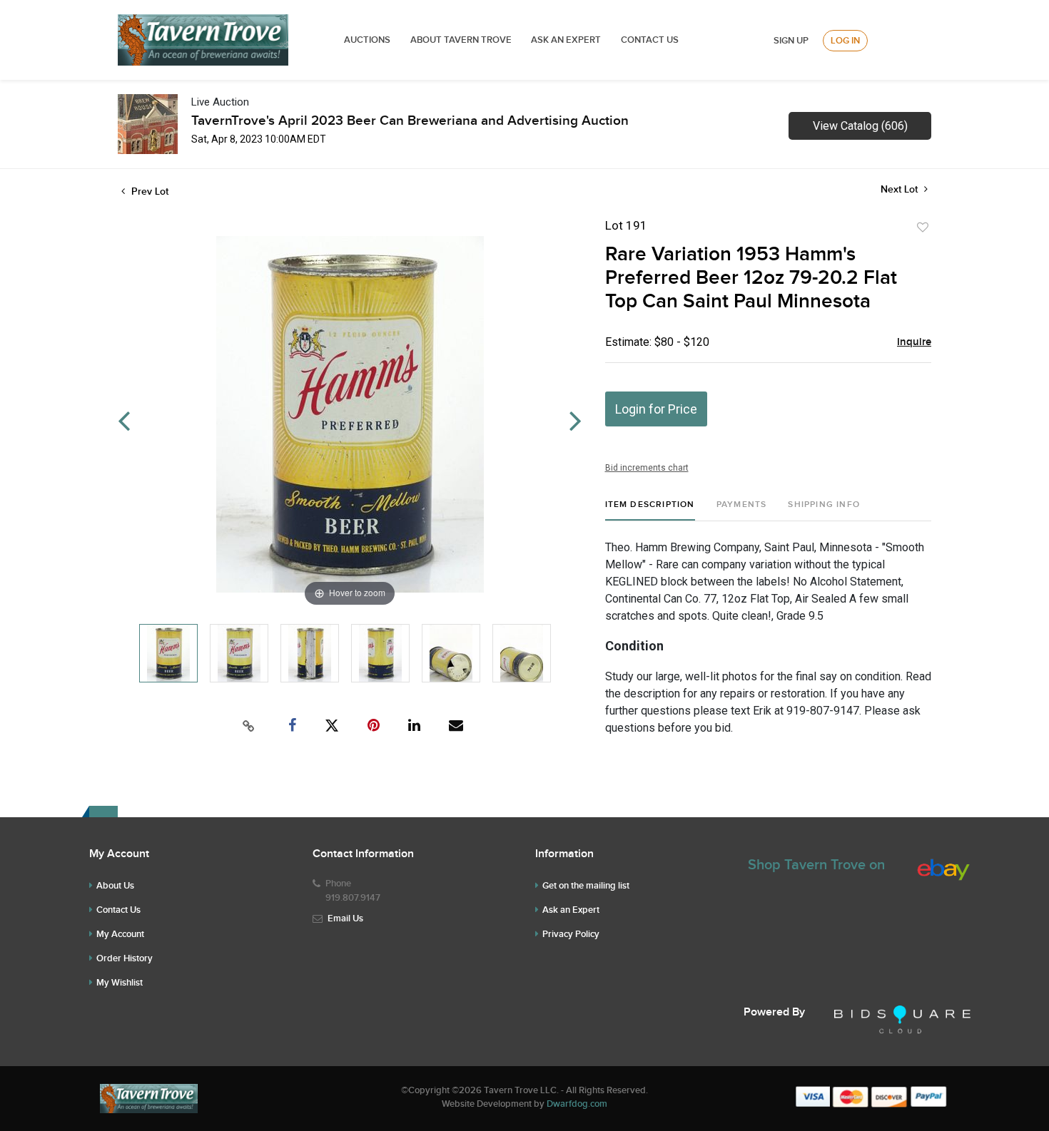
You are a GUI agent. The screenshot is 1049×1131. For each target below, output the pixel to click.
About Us (115, 885)
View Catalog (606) (860, 126)
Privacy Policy (570, 934)
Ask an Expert (570, 910)
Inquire (914, 342)
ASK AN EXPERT (566, 40)
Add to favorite (922, 227)
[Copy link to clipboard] (249, 726)
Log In (845, 40)
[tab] (650, 510)
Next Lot (901, 189)
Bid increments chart (647, 468)
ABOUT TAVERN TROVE (462, 40)
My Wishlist (119, 982)
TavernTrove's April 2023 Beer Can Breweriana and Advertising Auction (410, 121)
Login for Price (656, 408)
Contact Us (650, 40)
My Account (120, 934)
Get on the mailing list (585, 885)
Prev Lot (148, 191)
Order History (124, 958)
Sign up (791, 40)
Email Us (345, 918)
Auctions (367, 40)
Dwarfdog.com (577, 1104)
